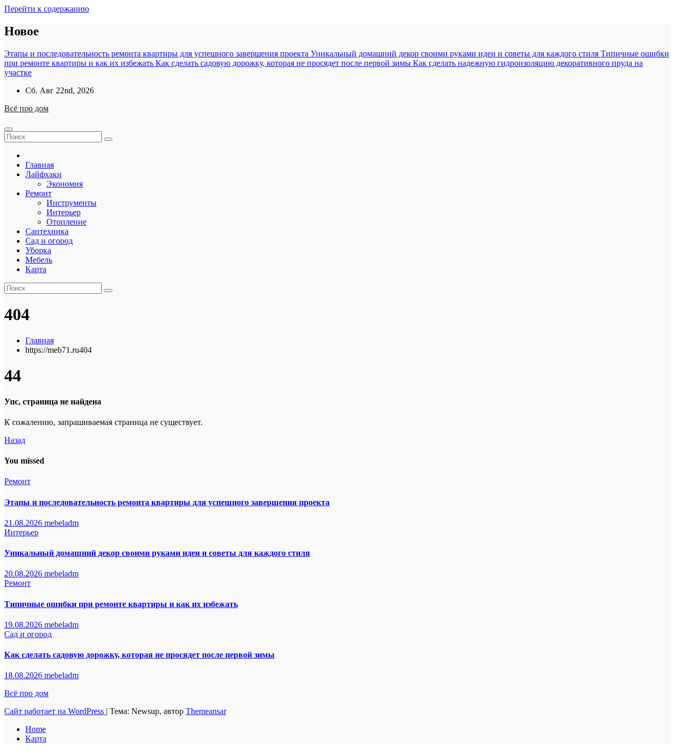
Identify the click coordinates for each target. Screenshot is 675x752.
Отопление (66, 221)
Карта (35, 269)
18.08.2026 (24, 675)
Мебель (38, 259)
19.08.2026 (24, 624)
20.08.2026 (24, 573)
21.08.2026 (24, 522)
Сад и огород (49, 240)
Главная (39, 164)
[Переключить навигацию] (8, 129)
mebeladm (61, 522)
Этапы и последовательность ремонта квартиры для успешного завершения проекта (167, 502)
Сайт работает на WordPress (55, 711)
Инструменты (71, 202)
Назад (14, 440)
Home (35, 729)
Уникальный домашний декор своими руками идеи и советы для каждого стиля (157, 552)
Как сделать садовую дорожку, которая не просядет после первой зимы (139, 654)
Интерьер (63, 212)
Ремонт (38, 193)
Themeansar (206, 711)
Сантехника (47, 231)
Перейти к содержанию (46, 8)
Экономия (64, 183)
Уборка (38, 250)
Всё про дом (26, 108)
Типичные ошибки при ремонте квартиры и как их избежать (121, 604)
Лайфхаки (43, 174)
